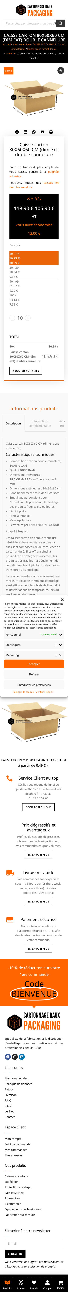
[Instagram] (15, 1057)
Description (13, 423)
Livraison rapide (38, 872)
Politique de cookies (23, 692)
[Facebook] (8, 1057)
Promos (21, 1288)
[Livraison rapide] (9, 873)
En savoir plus (38, 855)
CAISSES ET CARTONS (44, 44)
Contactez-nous (38, 807)
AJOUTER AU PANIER (26, 371)
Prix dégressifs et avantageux (39, 827)
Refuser (34, 674)
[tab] (13, 423)
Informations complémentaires (40, 423)
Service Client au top (39, 778)
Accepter (34, 663)
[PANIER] (60, 1283)
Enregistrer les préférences (34, 684)
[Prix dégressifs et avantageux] (9, 825)
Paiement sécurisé (38, 919)
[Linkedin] (22, 1057)
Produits (7, 1288)
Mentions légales (44, 692)
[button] (62, 600)
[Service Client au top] (9, 778)
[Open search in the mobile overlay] (34, 23)
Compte (47, 1288)
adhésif (34, 525)
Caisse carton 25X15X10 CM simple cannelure (34, 760)
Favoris (34, 1288)
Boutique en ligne (21, 44)
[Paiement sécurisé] (9, 920)
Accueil (7, 44)
